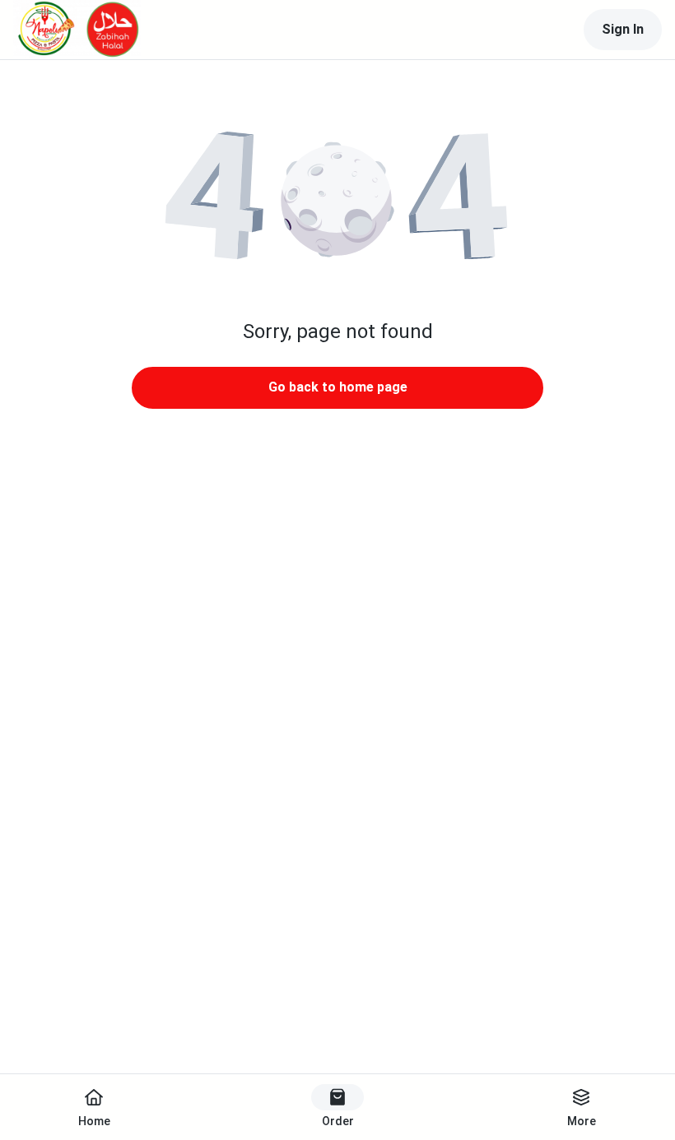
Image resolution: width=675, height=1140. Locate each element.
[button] (337, 197)
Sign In (623, 29)
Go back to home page (337, 387)
